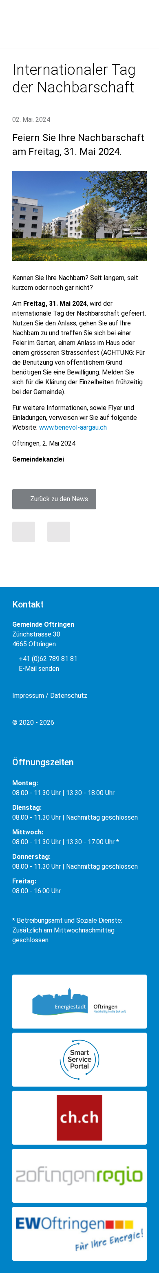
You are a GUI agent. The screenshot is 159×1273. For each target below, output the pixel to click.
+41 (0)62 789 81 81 (47, 659)
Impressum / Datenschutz (49, 695)
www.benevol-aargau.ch (73, 427)
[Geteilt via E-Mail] (58, 532)
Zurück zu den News (56, 499)
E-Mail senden (38, 668)
